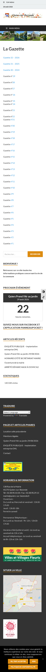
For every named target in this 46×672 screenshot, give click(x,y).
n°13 (13, 169)
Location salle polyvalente (14, 431)
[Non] (43, 659)
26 (14, 94)
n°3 (12, 231)
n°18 (12, 138)
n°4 (12, 225)
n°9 (12, 194)
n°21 (13, 119)
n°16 (13, 150)
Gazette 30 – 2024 (11, 70)
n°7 (12, 206)
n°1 (12, 243)
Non (34, 661)
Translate (23, 415)
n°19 (13, 132)
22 (13, 116)
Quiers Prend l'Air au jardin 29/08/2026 (20, 440)
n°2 (12, 237)
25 (14, 101)
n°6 (12, 212)
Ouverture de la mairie (14, 362)
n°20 (13, 125)
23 (13, 110)
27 (13, 88)
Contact (6, 453)
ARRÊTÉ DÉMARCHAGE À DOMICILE (21, 367)
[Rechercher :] (23, 254)
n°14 (13, 163)
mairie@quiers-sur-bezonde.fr (16, 496)
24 (14, 104)
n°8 (12, 200)
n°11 (13, 181)
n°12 (13, 175)
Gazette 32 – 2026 (11, 57)
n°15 (13, 156)
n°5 (12, 218)
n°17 (13, 144)
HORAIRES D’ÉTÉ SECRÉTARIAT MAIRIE (22, 358)
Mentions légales (10, 436)
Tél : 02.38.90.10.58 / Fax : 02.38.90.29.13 (21, 493)
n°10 (13, 187)
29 (14, 76)
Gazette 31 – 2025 (11, 63)
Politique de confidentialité (23, 667)
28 (13, 82)
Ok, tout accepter (18, 661)
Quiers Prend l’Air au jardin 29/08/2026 (21, 354)
